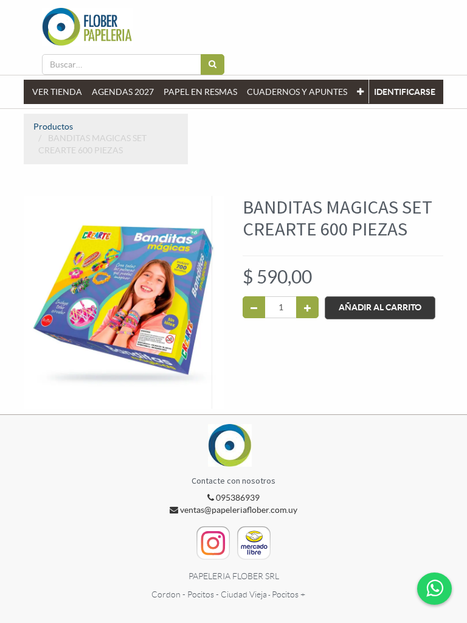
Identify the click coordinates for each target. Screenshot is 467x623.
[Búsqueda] (212, 64)
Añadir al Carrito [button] (380, 307)
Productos (53, 126)
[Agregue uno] (307, 307)
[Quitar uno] (254, 307)
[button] (360, 92)
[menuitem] (57, 92)
